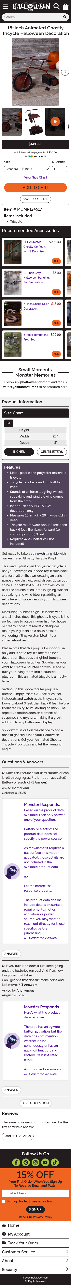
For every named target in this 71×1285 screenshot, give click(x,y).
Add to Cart (35, 187)
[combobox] (31, 17)
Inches (19, 452)
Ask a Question (35, 1103)
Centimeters (52, 452)
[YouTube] (45, 1162)
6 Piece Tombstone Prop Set (35, 337)
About (7, 1260)
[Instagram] (35, 1162)
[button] (66, 6)
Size (7, 162)
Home (13, 1225)
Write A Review (18, 1136)
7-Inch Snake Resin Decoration (36, 306)
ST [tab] (9, 423)
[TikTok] (55, 1162)
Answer (11, 954)
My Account (19, 1234)
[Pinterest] (26, 1162)
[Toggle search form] (56, 6)
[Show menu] (5, 6)
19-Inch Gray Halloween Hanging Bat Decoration (36, 277)
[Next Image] (65, 72)
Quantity (58, 162)
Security (9, 1269)
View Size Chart (35, 177)
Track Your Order (23, 1243)
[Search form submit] (65, 17)
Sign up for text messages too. (30, 1201)
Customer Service (18, 1252)
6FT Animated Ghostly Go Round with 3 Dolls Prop (35, 246)
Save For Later (36, 199)
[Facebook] (16, 1162)
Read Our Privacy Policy (35, 1217)
